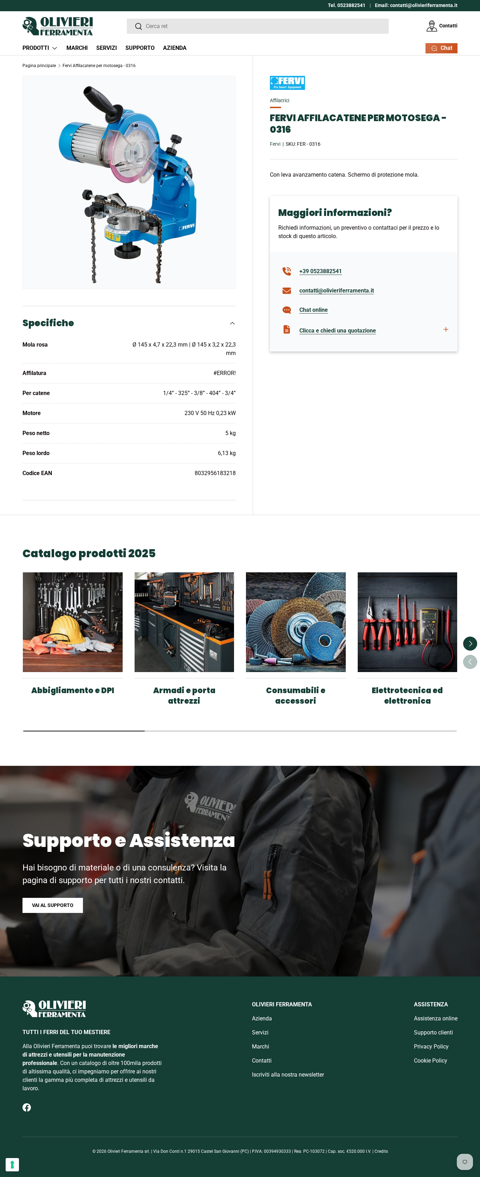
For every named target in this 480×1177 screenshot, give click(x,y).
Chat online (313, 310)
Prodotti (35, 48)
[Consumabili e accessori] (296, 622)
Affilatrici (279, 100)
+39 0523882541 (320, 271)
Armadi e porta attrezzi (184, 696)
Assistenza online (436, 1018)
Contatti (448, 26)
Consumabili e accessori (295, 696)
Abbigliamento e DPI (72, 690)
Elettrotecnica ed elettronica (407, 696)
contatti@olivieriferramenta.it (336, 290)
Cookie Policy (430, 1060)
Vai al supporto (52, 905)
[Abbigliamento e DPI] (73, 622)
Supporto (140, 48)
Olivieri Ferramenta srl (128, 1151)
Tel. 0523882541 (346, 5)
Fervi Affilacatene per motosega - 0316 (99, 65)
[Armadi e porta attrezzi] (184, 622)
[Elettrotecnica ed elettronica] (408, 622)
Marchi (77, 48)
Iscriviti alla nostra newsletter (288, 1074)
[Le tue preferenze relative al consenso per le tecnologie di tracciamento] (12, 1164)
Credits (381, 1151)
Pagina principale (39, 65)
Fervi (275, 144)
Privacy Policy (431, 1046)
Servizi (106, 48)
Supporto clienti (433, 1032)
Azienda (175, 48)
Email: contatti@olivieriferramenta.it (416, 5)
